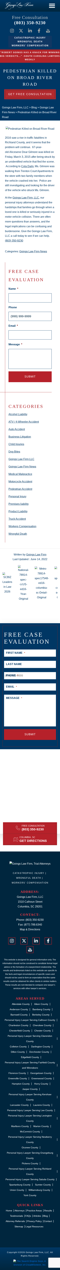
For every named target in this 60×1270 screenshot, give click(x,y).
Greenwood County (41, 1078)
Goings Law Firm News (33, 251)
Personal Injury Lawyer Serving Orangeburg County (30, 1155)
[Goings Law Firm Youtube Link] (48, 30)
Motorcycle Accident (20, 481)
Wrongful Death (17, 533)
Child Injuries (16, 444)
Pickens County (30, 1163)
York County (30, 1195)
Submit (30, 376)
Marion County (41, 1126)
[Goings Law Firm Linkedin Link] (30, 30)
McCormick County (30, 1131)
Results (48, 1210)
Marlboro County (20, 1126)
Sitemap (18, 1226)
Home (9, 1210)
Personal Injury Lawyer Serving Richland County (30, 1171)
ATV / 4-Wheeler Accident (23, 421)
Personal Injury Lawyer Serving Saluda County (30, 1179)
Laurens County (41, 1105)
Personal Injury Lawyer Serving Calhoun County (30, 1020)
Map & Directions (30, 929)
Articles (37, 1216)
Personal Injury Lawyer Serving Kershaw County (30, 1097)
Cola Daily (27, 166)
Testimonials (16, 1216)
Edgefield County (30, 1057)
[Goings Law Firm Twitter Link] (21, 30)
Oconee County (30, 1147)
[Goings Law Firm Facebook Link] (39, 30)
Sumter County (43, 1184)
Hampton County (21, 1083)
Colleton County (18, 1046)
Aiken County (41, 1004)
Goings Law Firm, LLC (25, 197)
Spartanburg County (19, 1184)
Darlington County (40, 1046)
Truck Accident (17, 518)
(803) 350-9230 (30, 23)
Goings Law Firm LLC (21, 459)
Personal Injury (17, 496)
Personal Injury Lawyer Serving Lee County (30, 1110)
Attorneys (19, 1210)
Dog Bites (14, 451)
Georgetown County (41, 1073)
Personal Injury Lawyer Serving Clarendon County (30, 1039)
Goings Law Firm (36, 554)
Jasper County (30, 1089)
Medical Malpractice (20, 474)
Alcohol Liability (17, 414)
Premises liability (18, 504)
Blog (45, 1216)
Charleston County (18, 1025)
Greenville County (17, 1078)
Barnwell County (19, 1014)
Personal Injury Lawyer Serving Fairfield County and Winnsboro (30, 1065)
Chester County (42, 1030)
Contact (48, 1221)
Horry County (41, 1083)
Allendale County (21, 1004)
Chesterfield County (19, 1030)
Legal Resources (34, 1226)
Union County (17, 1190)
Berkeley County (41, 1014)
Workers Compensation (22, 526)
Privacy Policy (34, 1221)
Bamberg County (41, 1009)
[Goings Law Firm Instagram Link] (12, 30)
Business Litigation (19, 436)
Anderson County (19, 1009)
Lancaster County (19, 1105)
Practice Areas (34, 1210)
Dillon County (18, 1052)
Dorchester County (39, 1052)
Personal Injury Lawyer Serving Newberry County (30, 1139)
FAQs (28, 1216)
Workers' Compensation (30, 883)
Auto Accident (16, 429)
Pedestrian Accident (20, 489)
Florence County (17, 1073)
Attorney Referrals (15, 1221)
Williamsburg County (39, 1190)
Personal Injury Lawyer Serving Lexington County (30, 1118)
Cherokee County (42, 1025)
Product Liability (18, 511)
